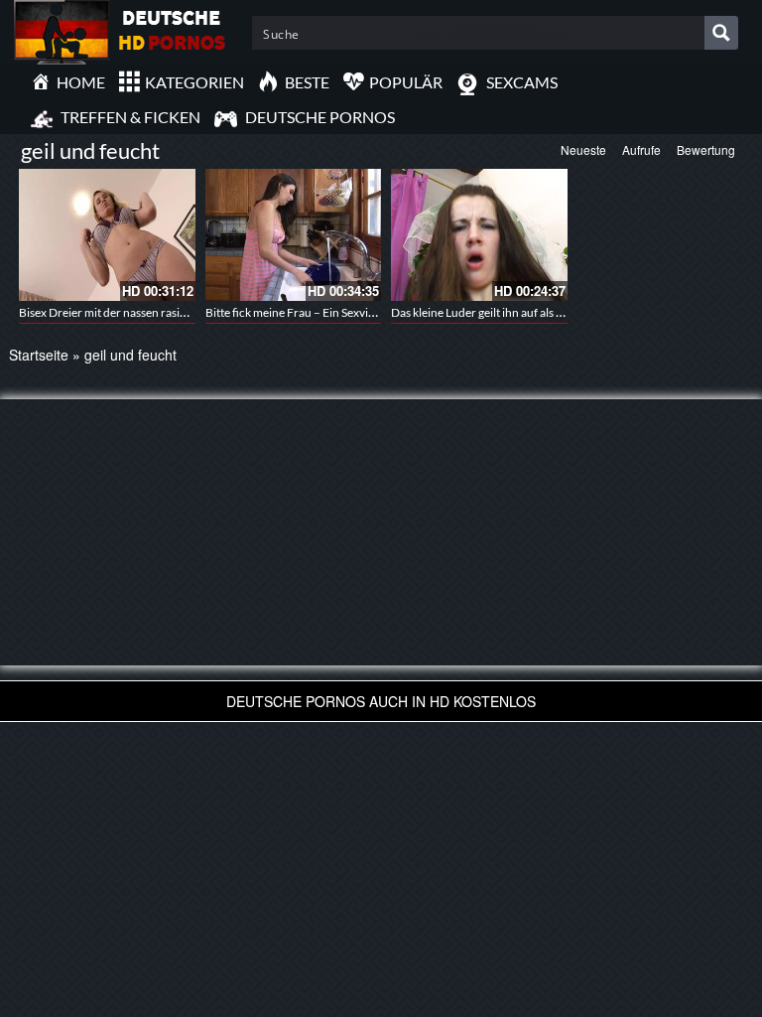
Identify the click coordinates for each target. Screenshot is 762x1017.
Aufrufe (641, 149)
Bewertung (706, 149)
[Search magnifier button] (721, 33)
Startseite (38, 354)
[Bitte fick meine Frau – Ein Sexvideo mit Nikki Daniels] (293, 235)
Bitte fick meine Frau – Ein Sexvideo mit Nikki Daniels (340, 312)
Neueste (583, 149)
